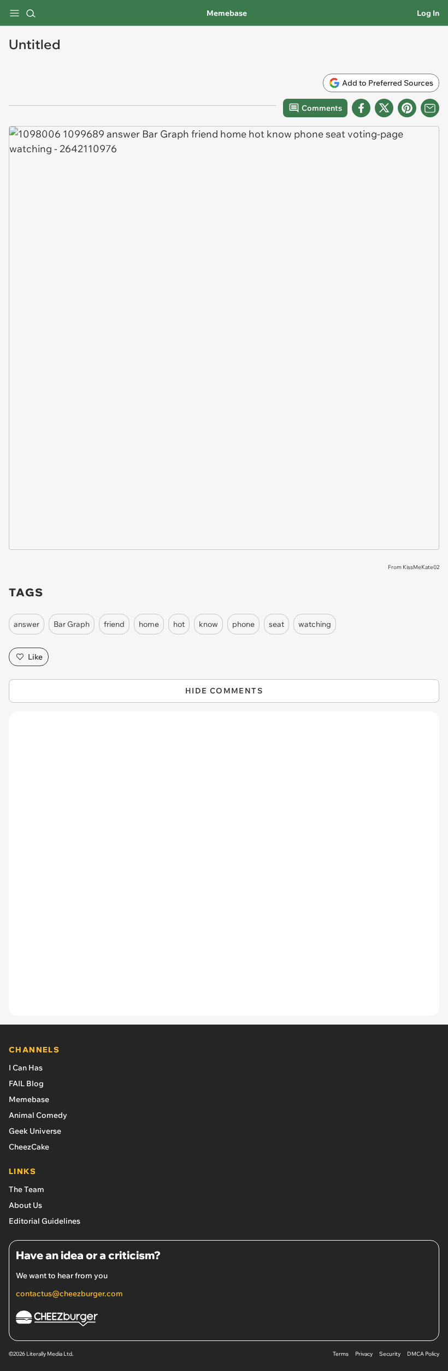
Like (35, 657)
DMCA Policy (423, 1353)
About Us (25, 1205)
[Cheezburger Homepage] (224, 1320)
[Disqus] (224, 869)
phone (243, 624)
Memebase (227, 13)
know (208, 624)
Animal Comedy (38, 1115)
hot (179, 624)
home (149, 624)
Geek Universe (35, 1131)
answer (26, 624)
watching (314, 624)
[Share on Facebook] (361, 108)
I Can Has (26, 1068)
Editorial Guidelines (44, 1221)
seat (276, 624)
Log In (428, 13)
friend (114, 624)
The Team (26, 1189)
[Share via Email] (430, 108)
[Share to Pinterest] (407, 108)
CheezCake (29, 1147)
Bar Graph (72, 624)
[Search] (30, 13)
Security (389, 1353)
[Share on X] (384, 108)
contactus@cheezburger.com (69, 1293)
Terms (341, 1353)
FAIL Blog (26, 1083)
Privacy (364, 1353)
